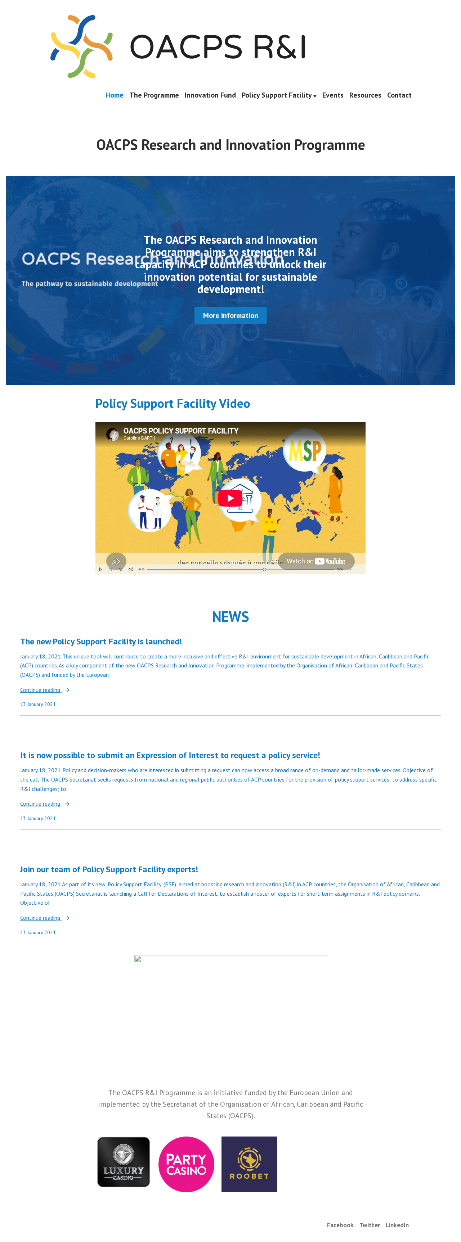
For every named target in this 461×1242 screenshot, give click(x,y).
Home (115, 95)
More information (230, 315)
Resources (365, 95)
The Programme (154, 95)
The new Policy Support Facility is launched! (101, 641)
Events (333, 95)
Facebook (340, 1225)
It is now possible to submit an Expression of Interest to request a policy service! (170, 755)
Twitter (369, 1225)
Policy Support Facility (277, 95)
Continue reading (41, 690)
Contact (399, 95)
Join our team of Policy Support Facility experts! (109, 869)
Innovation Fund (210, 95)
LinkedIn (397, 1225)
